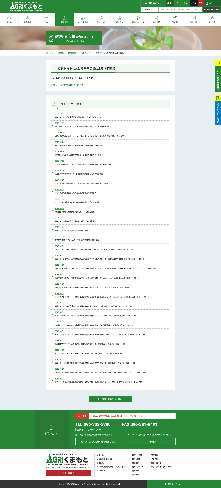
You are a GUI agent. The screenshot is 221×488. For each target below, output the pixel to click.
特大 (185, 3)
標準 (169, 3)
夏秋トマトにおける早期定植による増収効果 (67, 85)
